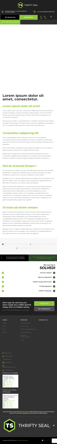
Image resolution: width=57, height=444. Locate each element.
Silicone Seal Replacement (28, 329)
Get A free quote (44, 309)
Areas (4, 326)
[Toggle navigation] (55, 22)
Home (4, 323)
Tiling (22, 340)
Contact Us (44, 303)
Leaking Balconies (26, 332)
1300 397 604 (28, 17)
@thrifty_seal (9, 356)
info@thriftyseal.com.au (10, 367)
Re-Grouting (24, 326)
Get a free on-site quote (10, 22)
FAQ (4, 329)
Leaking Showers (26, 323)
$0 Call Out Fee (10, 17)
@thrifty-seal (7, 359)
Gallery (5, 332)
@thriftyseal (8, 353)
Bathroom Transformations (25, 336)
